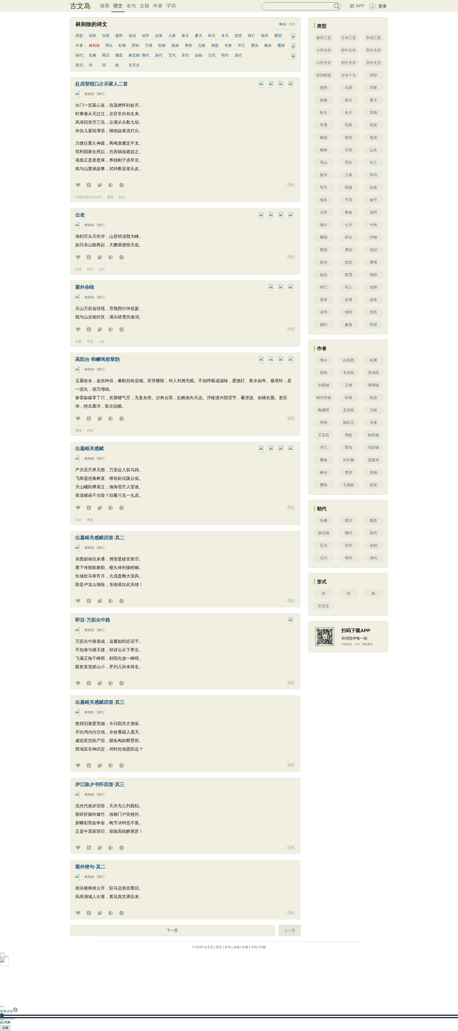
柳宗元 (348, 422)
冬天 (225, 35)
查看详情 (6, 1011)
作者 (157, 5)
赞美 (90, 520)
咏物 (323, 100)
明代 (225, 55)
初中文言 (348, 63)
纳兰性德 (323, 397)
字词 (171, 5)
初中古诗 (348, 50)
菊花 (373, 137)
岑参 (228, 45)
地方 (78, 520)
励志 (122, 197)
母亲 (323, 299)
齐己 (241, 45)
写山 (323, 162)
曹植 (323, 485)
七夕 (348, 225)
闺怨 (373, 275)
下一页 (172, 930)
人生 (102, 341)
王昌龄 (348, 485)
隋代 (145, 55)
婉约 (323, 324)
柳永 (268, 45)
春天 (185, 35)
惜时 (348, 312)
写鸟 (373, 175)
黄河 (323, 175)
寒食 (348, 212)
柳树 (323, 150)
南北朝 (134, 55)
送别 (132, 35)
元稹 (201, 45)
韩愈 (215, 45)
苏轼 (135, 45)
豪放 (348, 324)
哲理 (348, 275)
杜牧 (162, 45)
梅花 (323, 137)
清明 (373, 212)
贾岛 (254, 45)
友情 (348, 299)
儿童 (172, 35)
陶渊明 (323, 410)
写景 (90, 341)
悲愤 (238, 35)
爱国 (278, 35)
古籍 (144, 5)
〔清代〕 (100, 94)
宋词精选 (323, 75)
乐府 (105, 35)
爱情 (373, 262)
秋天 (211, 35)
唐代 (158, 55)
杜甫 (122, 45)
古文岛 (80, 6)
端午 (323, 225)
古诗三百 (348, 38)
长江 (373, 162)
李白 (109, 45)
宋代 (185, 55)
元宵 (323, 212)
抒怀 (90, 269)
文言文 (134, 65)
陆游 (175, 45)
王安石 (323, 435)
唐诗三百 (323, 38)
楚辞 (119, 35)
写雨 (373, 112)
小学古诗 (323, 50)
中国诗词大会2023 (88, 197)
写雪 (323, 125)
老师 (373, 287)
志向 (102, 269)
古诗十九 (348, 75)
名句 (131, 5)
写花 (373, 125)
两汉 (105, 55)
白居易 (348, 360)
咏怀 (264, 35)
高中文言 (373, 63)
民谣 (373, 324)
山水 (373, 150)
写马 (323, 187)
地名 (323, 200)
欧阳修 (373, 435)
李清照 (373, 372)
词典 (5, 1028)
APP (360, 6)
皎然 (373, 485)
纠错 (262, 947)
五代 (172, 55)
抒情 (78, 269)
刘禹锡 (323, 385)
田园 (348, 187)
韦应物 (373, 447)
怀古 (348, 237)
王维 (148, 45)
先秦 (92, 55)
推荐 (104, 5)
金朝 (198, 55)
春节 (373, 200)
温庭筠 (373, 460)
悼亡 (251, 35)
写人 (348, 287)
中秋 (373, 225)
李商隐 (373, 385)
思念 (348, 262)
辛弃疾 (348, 372)
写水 (348, 162)
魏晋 (119, 55)
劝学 (145, 35)
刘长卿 (348, 460)
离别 (348, 250)
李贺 (348, 472)
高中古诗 (373, 50)
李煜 (188, 45)
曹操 (281, 45)
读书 (323, 312)
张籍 (373, 472)
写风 (348, 125)
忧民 (373, 312)
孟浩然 (348, 410)
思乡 (323, 262)
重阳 (323, 237)
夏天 (198, 35)
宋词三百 (373, 38)
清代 (238, 55)
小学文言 (323, 63)
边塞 (158, 35)
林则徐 (89, 94)
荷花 (348, 137)
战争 (373, 299)
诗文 (118, 5)
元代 (211, 55)
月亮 (348, 150)
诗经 (92, 35)
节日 (348, 200)
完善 (291, 185)
